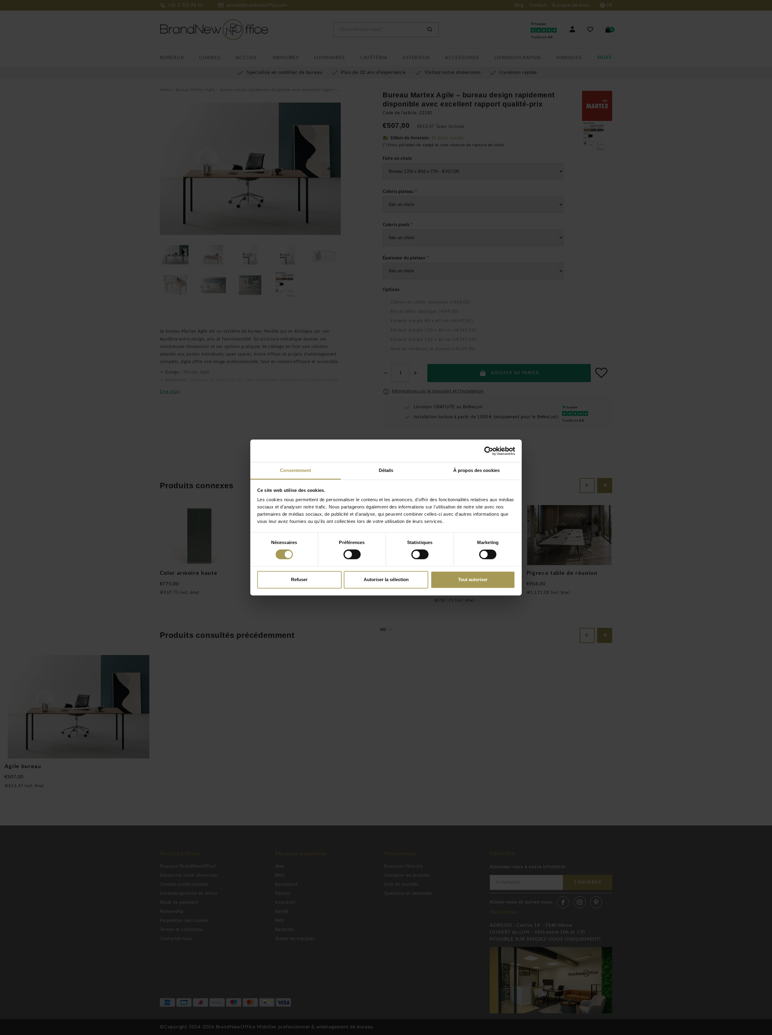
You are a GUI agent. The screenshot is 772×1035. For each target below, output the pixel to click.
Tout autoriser (473, 579)
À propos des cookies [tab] (476, 470)
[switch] (352, 554)
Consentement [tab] (295, 470)
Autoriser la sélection (386, 579)
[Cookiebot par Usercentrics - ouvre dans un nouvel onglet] (488, 450)
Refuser (299, 579)
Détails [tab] (386, 470)
